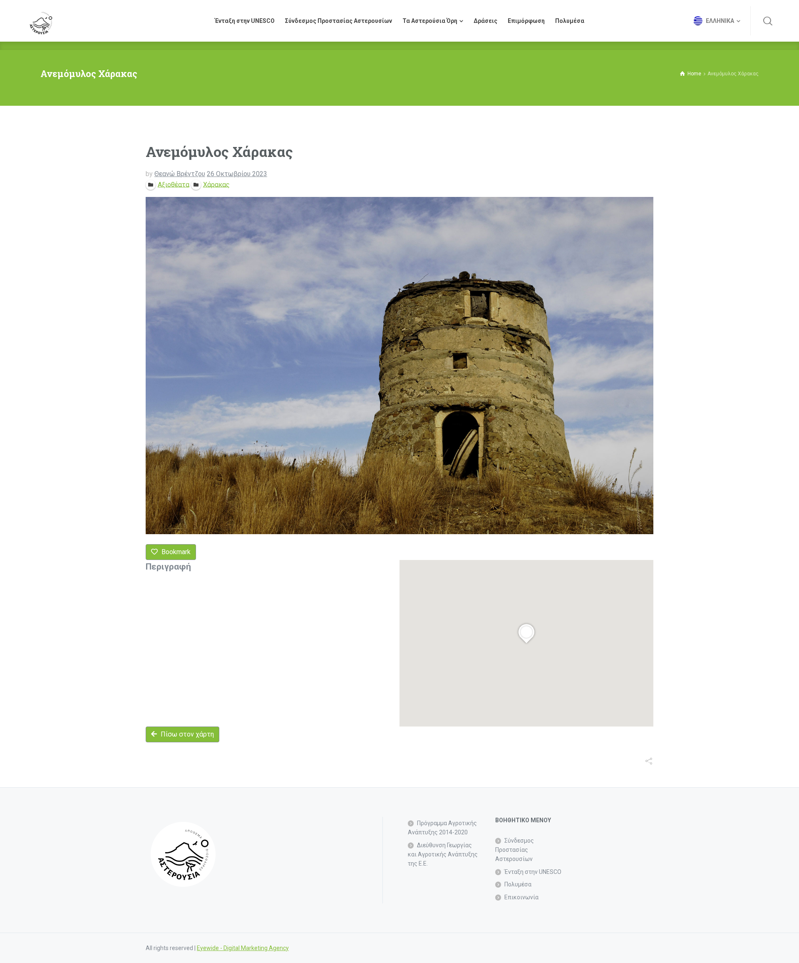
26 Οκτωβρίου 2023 (237, 174)
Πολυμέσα (517, 884)
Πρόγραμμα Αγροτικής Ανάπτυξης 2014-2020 (442, 828)
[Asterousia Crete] (40, 20)
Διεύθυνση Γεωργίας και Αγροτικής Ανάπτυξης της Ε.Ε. (443, 854)
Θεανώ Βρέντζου (179, 174)
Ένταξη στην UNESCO (532, 871)
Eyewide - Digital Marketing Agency (243, 948)
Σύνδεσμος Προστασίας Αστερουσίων (514, 850)
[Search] (768, 20)
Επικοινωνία (521, 897)
